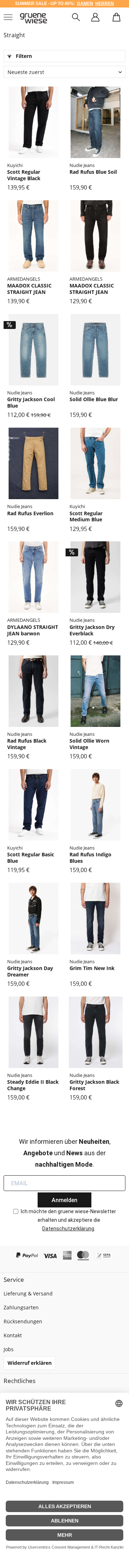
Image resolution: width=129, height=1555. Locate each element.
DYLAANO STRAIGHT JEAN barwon (32, 630)
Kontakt (13, 1335)
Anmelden (64, 1200)
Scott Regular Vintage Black (23, 175)
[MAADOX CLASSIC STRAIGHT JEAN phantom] (95, 236)
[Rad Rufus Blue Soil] (95, 122)
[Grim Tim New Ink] (95, 918)
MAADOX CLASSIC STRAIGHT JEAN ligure (29, 288)
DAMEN (85, 3)
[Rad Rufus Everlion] (33, 463)
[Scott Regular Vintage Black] (33, 122)
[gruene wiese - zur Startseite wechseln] (33, 18)
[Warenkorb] (116, 18)
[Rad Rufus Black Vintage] (33, 691)
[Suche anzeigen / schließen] (76, 18)
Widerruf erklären (30, 1362)
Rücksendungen (23, 1321)
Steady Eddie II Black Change (33, 1085)
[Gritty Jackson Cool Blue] (33, 349)
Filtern (23, 56)
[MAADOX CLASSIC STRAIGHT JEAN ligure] (33, 236)
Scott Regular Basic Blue (30, 857)
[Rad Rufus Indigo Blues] (95, 805)
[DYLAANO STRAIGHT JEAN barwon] (33, 577)
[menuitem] (76, 18)
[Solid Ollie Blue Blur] (95, 349)
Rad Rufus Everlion (30, 513)
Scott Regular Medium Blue (86, 516)
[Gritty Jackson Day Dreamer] (33, 918)
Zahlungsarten (21, 1307)
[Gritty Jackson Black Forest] (95, 1032)
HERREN (104, 3)
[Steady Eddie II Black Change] (33, 1032)
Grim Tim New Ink (92, 968)
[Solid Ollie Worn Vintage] (95, 691)
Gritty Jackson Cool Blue (31, 402)
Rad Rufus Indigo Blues (90, 857)
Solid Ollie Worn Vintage (89, 744)
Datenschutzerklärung (68, 1228)
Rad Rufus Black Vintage (27, 744)
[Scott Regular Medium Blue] (95, 463)
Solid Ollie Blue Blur (94, 399)
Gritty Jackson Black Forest (94, 1085)
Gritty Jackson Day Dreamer (30, 971)
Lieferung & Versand (28, 1293)
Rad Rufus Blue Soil (93, 172)
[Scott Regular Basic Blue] (33, 805)
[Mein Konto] (95, 18)
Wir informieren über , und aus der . (64, 1153)
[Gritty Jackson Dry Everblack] (95, 577)
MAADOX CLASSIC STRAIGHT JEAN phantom (92, 288)
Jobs (9, 1349)
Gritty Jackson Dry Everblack (92, 630)
